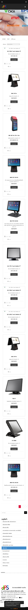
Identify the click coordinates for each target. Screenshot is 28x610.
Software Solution (6, 562)
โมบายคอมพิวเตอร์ (6, 551)
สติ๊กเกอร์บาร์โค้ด (6, 527)
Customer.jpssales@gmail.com (8, 599)
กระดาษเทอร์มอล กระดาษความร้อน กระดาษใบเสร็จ (12, 530)
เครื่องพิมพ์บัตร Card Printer (8, 545)
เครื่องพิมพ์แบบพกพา (7, 539)
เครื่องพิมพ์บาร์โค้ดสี (6, 524)
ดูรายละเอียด (14, 60)
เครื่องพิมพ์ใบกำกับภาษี (7, 542)
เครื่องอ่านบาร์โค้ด (6, 557)
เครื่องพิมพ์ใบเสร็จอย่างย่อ (7, 536)
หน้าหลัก (4, 39)
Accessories (5, 559)
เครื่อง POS (5, 548)
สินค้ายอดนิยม (5, 565)
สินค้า (8, 39)
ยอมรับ (23, 605)
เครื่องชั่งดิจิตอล (5, 554)
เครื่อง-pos (13, 39)
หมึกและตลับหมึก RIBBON (7, 533)
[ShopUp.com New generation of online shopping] (16, 608)
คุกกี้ (17, 605)
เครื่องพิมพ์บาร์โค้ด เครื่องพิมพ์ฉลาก (9, 521)
